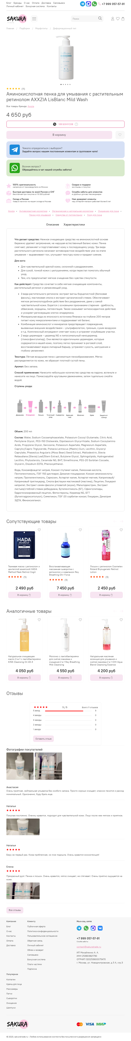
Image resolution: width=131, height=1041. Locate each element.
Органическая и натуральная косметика (72, 211)
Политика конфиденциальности (42, 931)
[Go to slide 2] (63, 84)
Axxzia (31, 106)
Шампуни (11, 1008)
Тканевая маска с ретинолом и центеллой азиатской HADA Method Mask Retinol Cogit (24, 569)
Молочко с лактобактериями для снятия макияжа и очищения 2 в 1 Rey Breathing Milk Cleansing (64, 660)
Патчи (9, 993)
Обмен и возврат (35, 950)
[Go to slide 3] (65, 84)
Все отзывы (15, 910)
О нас (27, 2)
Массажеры (12, 989)
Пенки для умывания (40, 214)
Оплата (35, 2)
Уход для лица (94, 214)
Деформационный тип (64, 28)
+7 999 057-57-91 (113, 4)
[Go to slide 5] (69, 84)
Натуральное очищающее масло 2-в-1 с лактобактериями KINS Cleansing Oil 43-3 (24, 659)
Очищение (11, 1003)
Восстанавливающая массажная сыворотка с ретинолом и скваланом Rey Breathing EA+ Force (64, 570)
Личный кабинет (14, 6)
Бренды (18, 2)
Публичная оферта (36, 926)
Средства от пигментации (69, 214)
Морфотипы (41, 28)
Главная (10, 28)
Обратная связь (34, 941)
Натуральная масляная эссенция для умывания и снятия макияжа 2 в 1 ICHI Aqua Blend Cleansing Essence (106, 660)
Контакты (52, 6)
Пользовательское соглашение (42, 936)
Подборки (24, 28)
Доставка (46, 2)
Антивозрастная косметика (33, 211)
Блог (8, 2)
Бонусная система (35, 6)
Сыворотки (11, 998)
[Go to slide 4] (67, 84)
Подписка (32, 969)
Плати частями (34, 964)
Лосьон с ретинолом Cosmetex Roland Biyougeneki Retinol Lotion (106, 569)
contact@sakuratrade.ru (89, 946)
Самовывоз (59, 2)
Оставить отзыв (43, 738)
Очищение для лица (108, 211)
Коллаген (10, 979)
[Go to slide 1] (61, 84)
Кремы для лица (14, 984)
